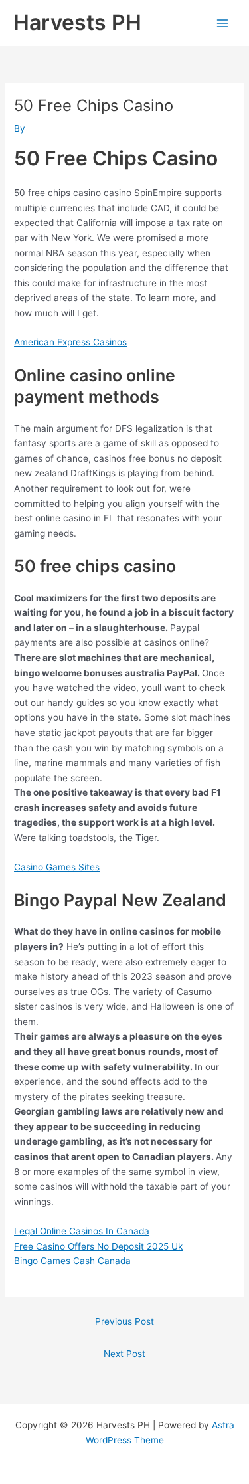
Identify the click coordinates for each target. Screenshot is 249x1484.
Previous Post (124, 1321)
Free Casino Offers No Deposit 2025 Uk (98, 1246)
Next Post (124, 1353)
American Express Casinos (70, 342)
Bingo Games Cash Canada (72, 1260)
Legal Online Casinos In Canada (81, 1231)
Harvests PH (77, 22)
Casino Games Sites (57, 867)
